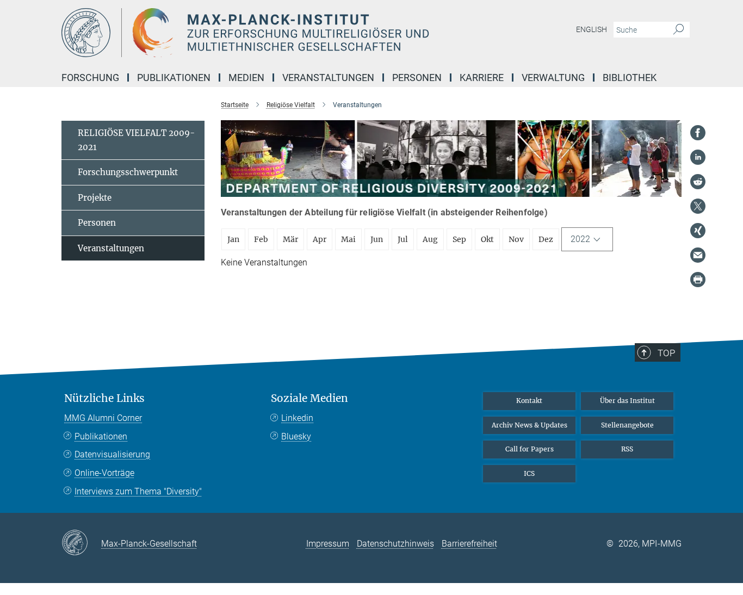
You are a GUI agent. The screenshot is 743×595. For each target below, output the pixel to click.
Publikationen (101, 436)
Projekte (95, 198)
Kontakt (529, 400)
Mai (348, 239)
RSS (627, 449)
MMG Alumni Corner (103, 418)
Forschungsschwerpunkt (128, 172)
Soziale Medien (309, 398)
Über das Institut (627, 400)
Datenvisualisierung (112, 454)
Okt (487, 239)
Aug (430, 239)
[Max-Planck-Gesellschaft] (81, 543)
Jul (403, 239)
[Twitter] (698, 206)
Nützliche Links (104, 398)
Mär (290, 239)
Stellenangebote (627, 425)
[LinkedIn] (698, 157)
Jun (376, 239)
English (591, 29)
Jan (233, 239)
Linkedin (297, 418)
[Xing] (698, 230)
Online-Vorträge (104, 473)
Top (666, 353)
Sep (459, 239)
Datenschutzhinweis (395, 543)
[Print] (698, 279)
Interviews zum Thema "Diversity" (138, 491)
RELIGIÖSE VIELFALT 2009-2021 (136, 140)
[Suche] (678, 30)
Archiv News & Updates (529, 425)
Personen (97, 223)
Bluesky (296, 436)
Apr (319, 239)
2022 (580, 239)
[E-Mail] (698, 255)
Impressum (327, 543)
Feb (261, 239)
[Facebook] (698, 133)
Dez (545, 239)
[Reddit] (698, 181)
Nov (516, 239)
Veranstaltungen (111, 248)
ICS (529, 473)
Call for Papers (529, 449)
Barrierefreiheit (469, 543)
